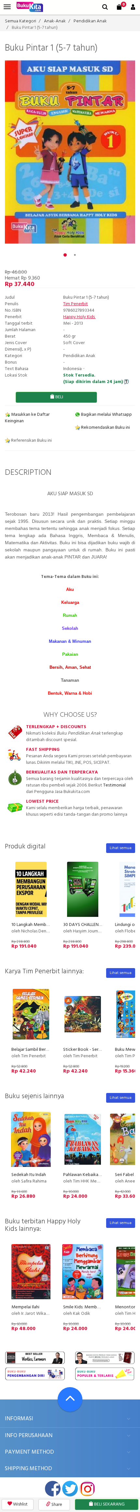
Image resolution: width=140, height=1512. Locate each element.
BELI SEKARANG (109, 1504)
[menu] (7, 7)
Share (56, 1504)
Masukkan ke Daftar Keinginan (27, 418)
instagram (87, 1489)
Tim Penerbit (75, 304)
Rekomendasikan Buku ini (105, 427)
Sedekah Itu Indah (28, 1175)
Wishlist (20, 1504)
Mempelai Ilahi (25, 1307)
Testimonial (114, 785)
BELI (58, 397)
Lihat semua (121, 848)
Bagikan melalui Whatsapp (106, 414)
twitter (70, 1489)
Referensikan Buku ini (31, 440)
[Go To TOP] (70, 1399)
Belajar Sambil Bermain (33, 1049)
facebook (53, 1489)
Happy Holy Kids (79, 317)
